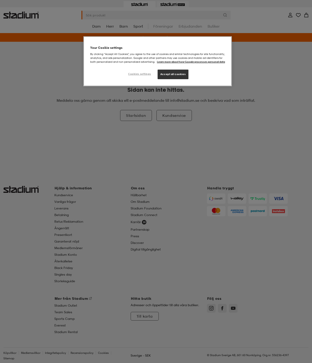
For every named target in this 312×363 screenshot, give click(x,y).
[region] (157, 61)
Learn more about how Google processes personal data (191, 61)
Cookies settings (139, 74)
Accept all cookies (173, 74)
